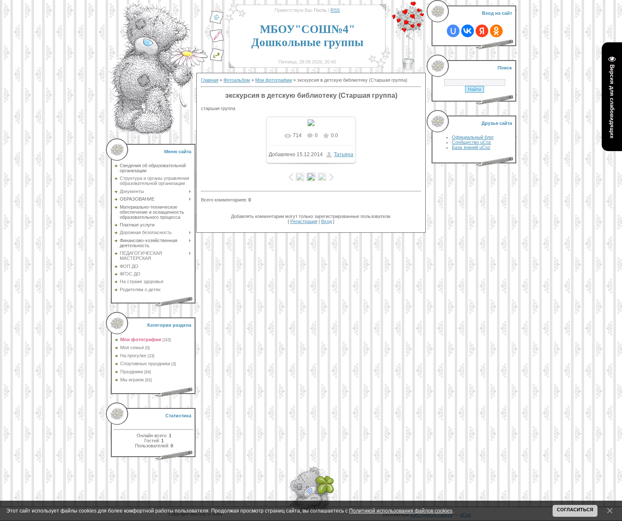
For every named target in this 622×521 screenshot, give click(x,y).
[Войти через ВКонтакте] (467, 31)
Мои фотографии (140, 339)
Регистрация (303, 221)
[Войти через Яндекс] (482, 31)
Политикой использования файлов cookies (400, 510)
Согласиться (575, 509)
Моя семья (132, 347)
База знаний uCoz (471, 147)
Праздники (131, 371)
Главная (209, 80)
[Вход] (216, 59)
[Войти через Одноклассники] (496, 31)
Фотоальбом (236, 80)
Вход (326, 221)
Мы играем (132, 379)
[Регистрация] (216, 41)
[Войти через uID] (453, 31)
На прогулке (133, 355)
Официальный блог (473, 137)
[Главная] (216, 22)
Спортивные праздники (145, 363)
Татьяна (343, 154)
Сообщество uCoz (471, 142)
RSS (335, 10)
